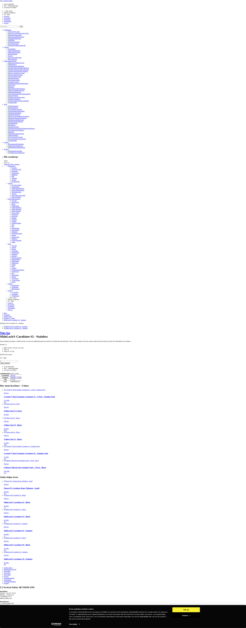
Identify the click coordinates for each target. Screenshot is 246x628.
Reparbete (15, 171)
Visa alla (14, 168)
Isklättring (15, 254)
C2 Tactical (15, 292)
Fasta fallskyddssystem (15, 57)
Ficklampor (15, 287)
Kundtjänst (7, 19)
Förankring (15, 214)
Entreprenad (15, 173)
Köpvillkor (7, 571)
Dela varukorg (15, 164)
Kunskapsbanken (9, 578)
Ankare (14, 247)
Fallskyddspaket (16, 209)
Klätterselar (15, 263)
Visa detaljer (73, 624)
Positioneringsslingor (18, 270)
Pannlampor (15, 285)
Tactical (10, 56)
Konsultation (11, 49)
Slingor (14, 235)
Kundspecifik (16, 181)
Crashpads (15, 251)
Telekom (14, 178)
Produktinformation (10, 581)
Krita (13, 266)
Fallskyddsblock (16, 207)
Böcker (14, 249)
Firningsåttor (15, 252)
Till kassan (7, 164)
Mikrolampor (16, 289)
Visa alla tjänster (16, 185)
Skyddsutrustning (17, 233)
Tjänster (6, 47)
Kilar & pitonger (17, 258)
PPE (13, 176)
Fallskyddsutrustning (14, 52)
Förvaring (14, 216)
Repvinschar (15, 230)
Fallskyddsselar (16, 211)
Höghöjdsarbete (12, 54)
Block (13, 204)
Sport (5, 104)
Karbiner (14, 220)
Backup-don (15, 202)
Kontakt (6, 583)
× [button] (18, 26)
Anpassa (185, 615)
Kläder (14, 265)
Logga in (6, 16)
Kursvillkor (7, 575)
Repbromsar (15, 275)
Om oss (6, 23)
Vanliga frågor (8, 568)
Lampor (6, 142)
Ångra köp (7, 573)
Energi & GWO (16, 169)
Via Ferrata (15, 278)
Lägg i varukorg (5, 363)
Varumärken (7, 21)
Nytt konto (7, 18)
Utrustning (15, 294)
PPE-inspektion (12, 59)
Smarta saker (15, 237)
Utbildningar (8, 30)
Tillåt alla (186, 610)
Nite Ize (5, 333)
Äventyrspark (16, 280)
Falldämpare (15, 206)
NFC (13, 225)
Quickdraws (15, 271)
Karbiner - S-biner (16, 377)
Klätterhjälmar (16, 259)
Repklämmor (15, 228)
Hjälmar (14, 218)
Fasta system (15, 213)
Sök (21, 26)
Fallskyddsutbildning (14, 51)
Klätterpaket (15, 261)
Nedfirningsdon (16, 223)
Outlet (13, 242)
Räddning (14, 175)
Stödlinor (14, 239)
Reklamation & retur (10, 569)
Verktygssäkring (16, 240)
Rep (13, 226)
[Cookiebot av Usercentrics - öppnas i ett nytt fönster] (56, 624)
